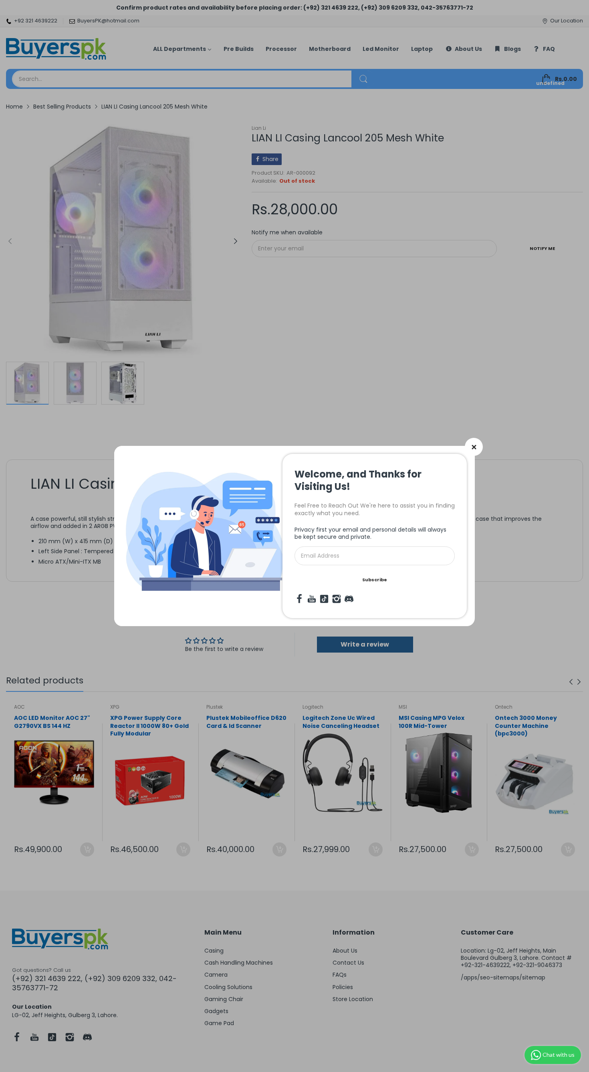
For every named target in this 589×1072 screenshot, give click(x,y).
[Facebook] (299, 599)
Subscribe (374, 579)
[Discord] (349, 599)
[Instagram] (336, 599)
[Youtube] (312, 599)
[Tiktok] (324, 599)
